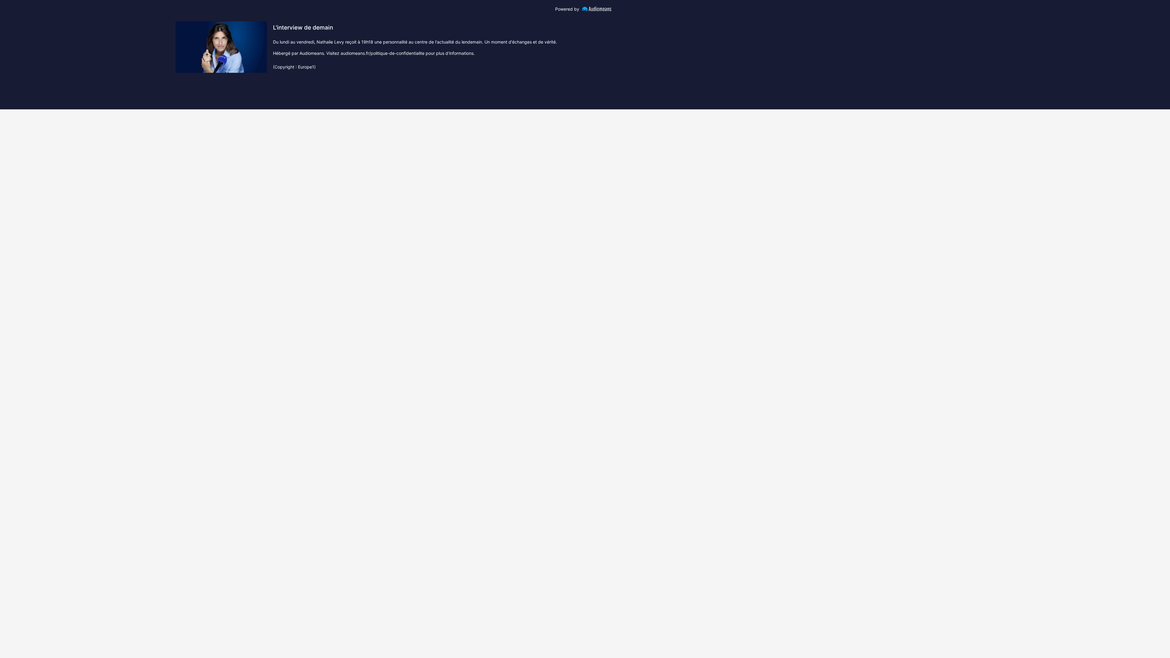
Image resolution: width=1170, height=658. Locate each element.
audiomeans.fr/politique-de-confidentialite (382, 53)
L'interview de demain (303, 27)
